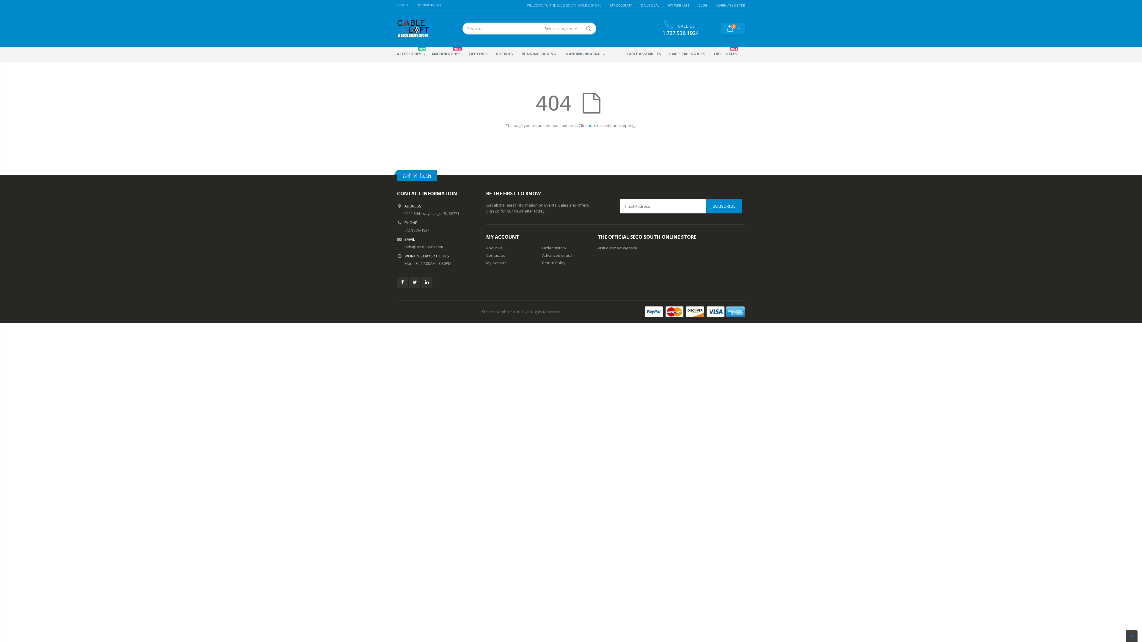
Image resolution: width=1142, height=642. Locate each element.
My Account (621, 5)
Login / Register (730, 5)
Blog (703, 5)
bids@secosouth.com (423, 246)
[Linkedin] (426, 282)
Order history (554, 248)
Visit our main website (617, 248)
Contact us (495, 255)
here (592, 125)
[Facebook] (402, 282)
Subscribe (724, 206)
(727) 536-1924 (416, 230)
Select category (558, 28)
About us (494, 248)
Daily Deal (650, 5)
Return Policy (554, 262)
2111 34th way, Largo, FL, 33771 (431, 213)
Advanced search (558, 255)
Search (588, 28)
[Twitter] (414, 282)
